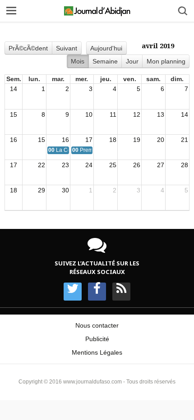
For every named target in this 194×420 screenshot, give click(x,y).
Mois (77, 61)
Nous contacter (97, 325)
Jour (132, 61)
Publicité (97, 338)
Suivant (66, 48)
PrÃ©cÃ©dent (28, 48)
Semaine (105, 61)
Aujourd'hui (106, 48)
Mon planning (166, 61)
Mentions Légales (97, 352)
